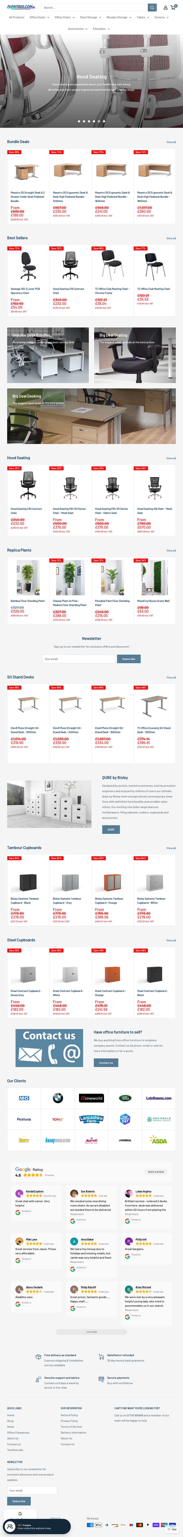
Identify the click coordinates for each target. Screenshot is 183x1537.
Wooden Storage (117, 17)
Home (10, 1415)
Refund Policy (69, 1415)
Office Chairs (63, 17)
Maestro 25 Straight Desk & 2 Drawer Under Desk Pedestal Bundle (28, 197)
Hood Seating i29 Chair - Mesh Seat (154, 510)
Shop (10, 1420)
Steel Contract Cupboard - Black (152, 993)
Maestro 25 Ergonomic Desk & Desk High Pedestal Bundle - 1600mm (112, 197)
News (10, 1426)
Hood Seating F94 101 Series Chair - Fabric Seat (111, 510)
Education (99, 28)
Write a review (156, 1172)
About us (12, 1438)
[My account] (165, 7)
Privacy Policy (69, 1420)
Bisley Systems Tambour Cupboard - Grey (67, 900)
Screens (159, 17)
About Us (66, 1438)
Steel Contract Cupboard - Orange (110, 993)
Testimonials (15, 1450)
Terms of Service (71, 1426)
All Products (16, 17)
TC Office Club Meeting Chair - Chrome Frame (112, 290)
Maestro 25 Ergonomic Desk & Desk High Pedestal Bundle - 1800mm (154, 197)
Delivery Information (73, 1432)
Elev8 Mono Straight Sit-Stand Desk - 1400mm (67, 730)
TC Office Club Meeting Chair (153, 288)
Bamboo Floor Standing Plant (28, 600)
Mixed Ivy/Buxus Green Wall (153, 600)
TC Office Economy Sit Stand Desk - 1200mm (153, 730)
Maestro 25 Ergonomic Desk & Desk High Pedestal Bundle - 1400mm (70, 197)
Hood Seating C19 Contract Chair (68, 290)
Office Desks (37, 17)
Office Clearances (18, 1432)
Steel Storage (88, 17)
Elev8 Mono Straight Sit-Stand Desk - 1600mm (109, 730)
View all (171, 142)
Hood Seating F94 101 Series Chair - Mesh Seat (69, 510)
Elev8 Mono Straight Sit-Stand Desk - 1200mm (25, 730)
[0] (173, 7)
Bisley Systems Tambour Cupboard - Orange (109, 900)
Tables (141, 17)
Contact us (106, 1062)
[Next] (176, 186)
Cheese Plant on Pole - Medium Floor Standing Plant (69, 603)
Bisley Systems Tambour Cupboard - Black (25, 900)
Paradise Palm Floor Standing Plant (112, 603)
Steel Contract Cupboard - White (68, 993)
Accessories (76, 28)
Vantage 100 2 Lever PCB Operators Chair (25, 290)
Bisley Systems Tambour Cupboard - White (151, 900)
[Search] (152, 7)
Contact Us (68, 1444)
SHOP (111, 829)
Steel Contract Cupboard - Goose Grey (26, 993)
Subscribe (128, 659)
